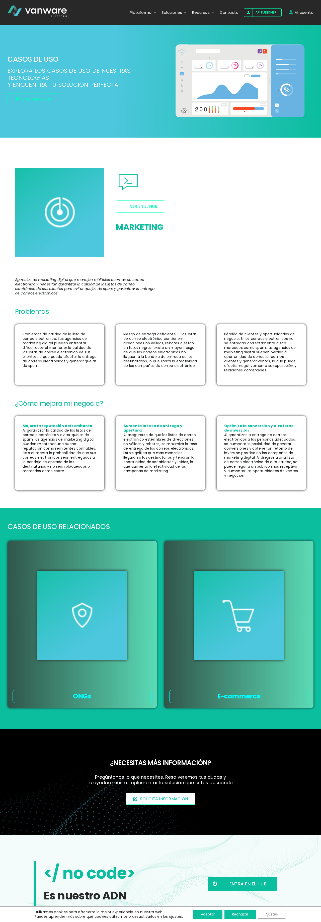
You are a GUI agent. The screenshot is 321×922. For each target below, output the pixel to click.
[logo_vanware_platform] (38, 11)
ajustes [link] (175, 916)
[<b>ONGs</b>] (82, 615)
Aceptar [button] (208, 914)
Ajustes (271, 914)
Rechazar (240, 914)
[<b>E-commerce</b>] (239, 615)
